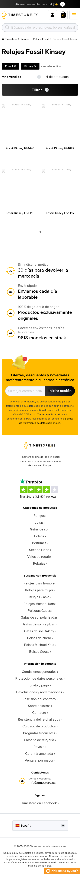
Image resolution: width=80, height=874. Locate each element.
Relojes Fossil (41, 39)
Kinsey (28, 66)
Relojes (25, 39)
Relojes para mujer (39, 590)
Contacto (39, 712)
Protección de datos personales (39, 678)
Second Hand (39, 549)
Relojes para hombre (39, 583)
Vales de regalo (39, 556)
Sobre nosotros (39, 705)
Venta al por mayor (39, 760)
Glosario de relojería (39, 739)
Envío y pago (39, 685)
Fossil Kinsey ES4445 (20, 213)
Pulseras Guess (39, 610)
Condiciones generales (39, 671)
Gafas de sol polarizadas (39, 617)
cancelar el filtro (51, 66)
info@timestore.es (42, 782)
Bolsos (39, 536)
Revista (39, 746)
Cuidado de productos (39, 726)
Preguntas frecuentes (39, 733)
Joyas (39, 522)
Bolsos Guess (39, 651)
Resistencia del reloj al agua (39, 719)
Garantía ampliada (39, 753)
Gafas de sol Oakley (39, 631)
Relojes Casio (39, 596)
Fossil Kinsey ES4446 (20, 148)
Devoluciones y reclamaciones (39, 692)
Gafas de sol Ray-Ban (39, 624)
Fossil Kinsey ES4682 (60, 148)
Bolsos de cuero (39, 637)
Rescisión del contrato (39, 698)
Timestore (11, 39)
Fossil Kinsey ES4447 (60, 213)
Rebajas (39, 563)
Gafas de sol (39, 529)
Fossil (9, 66)
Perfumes (39, 542)
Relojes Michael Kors (39, 603)
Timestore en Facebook (39, 803)
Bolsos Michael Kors (39, 644)
